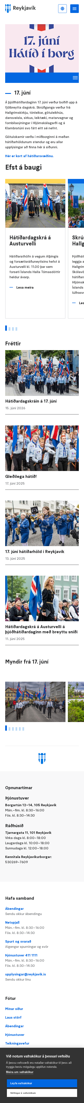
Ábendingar (23, 911)
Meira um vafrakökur (19, 1072)
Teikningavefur (17, 1043)
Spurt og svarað (26, 944)
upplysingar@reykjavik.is (25, 976)
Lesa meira (25, 287)
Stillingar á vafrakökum (23, 1093)
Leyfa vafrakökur (21, 1083)
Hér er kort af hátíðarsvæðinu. (29, 156)
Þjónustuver (14, 1034)
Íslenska (62, 8)
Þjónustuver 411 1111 (24, 960)
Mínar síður (14, 1009)
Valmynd (74, 8)
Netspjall (24, 927)
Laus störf (13, 1017)
